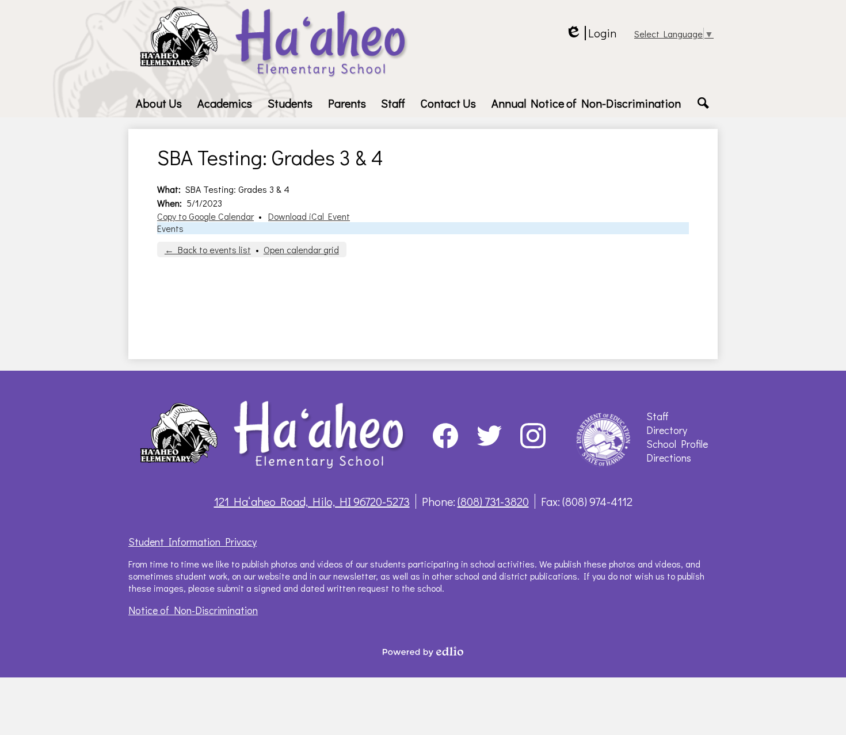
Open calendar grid (301, 249)
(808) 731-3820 (493, 501)
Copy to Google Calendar (205, 216)
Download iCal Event (309, 216)
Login (590, 33)
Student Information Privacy (192, 542)
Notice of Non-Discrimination (193, 610)
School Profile (677, 444)
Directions (668, 457)
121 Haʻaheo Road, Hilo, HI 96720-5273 (312, 501)
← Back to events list (208, 249)
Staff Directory (666, 423)
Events (170, 228)
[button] (159, 103)
